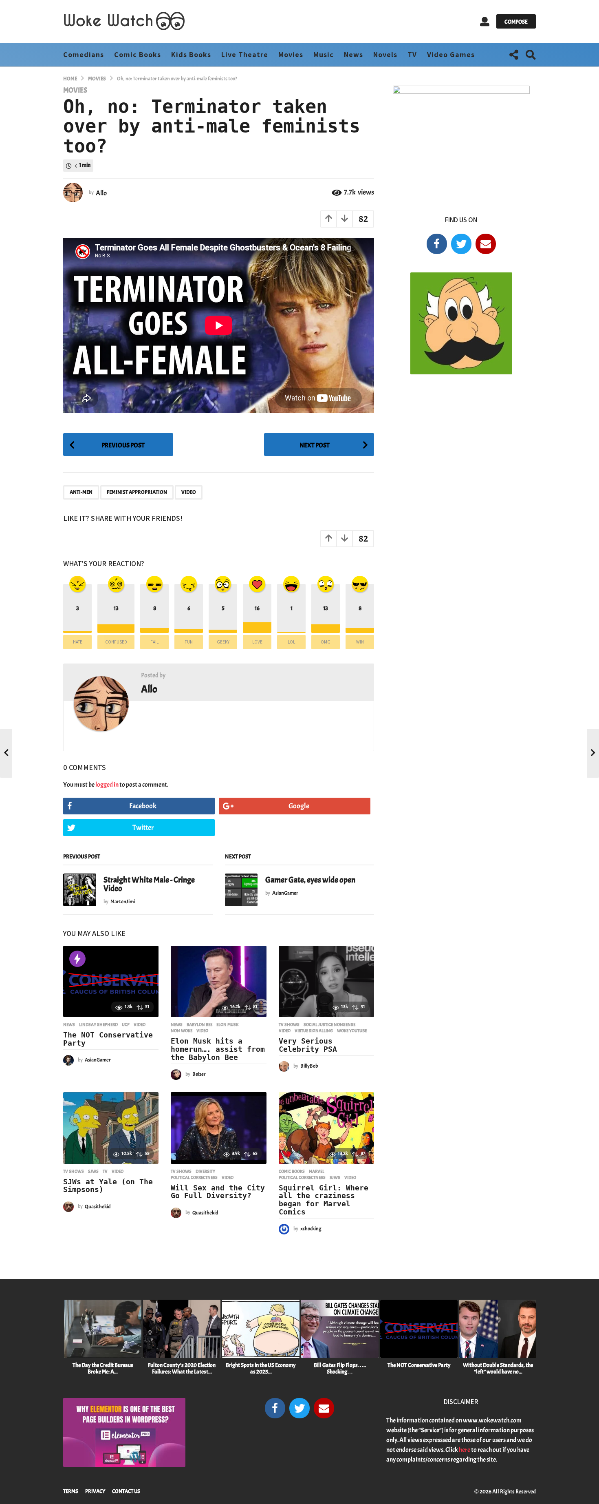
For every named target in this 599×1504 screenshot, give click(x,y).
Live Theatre (244, 54)
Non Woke (181, 1030)
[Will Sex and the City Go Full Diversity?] (218, 1128)
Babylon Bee (199, 1024)
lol (291, 642)
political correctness (194, 1177)
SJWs (93, 1171)
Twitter (143, 827)
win (360, 642)
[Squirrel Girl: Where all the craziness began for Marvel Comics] (326, 1128)
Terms (70, 1491)
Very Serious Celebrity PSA (308, 1045)
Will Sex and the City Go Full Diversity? (218, 1191)
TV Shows (289, 1024)
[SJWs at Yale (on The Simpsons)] (111, 1128)
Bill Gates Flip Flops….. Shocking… (340, 1368)
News (353, 54)
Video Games (451, 54)
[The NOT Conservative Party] (111, 981)
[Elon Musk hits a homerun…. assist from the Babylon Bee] (218, 981)
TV (412, 54)
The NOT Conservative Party (108, 1039)
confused (116, 642)
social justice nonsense (329, 1024)
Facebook (142, 806)
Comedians (83, 54)
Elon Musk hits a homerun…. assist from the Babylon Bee (218, 1049)
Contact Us (126, 1491)
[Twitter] (461, 244)
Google (298, 806)
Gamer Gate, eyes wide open (310, 880)
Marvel (316, 1171)
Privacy (95, 1491)
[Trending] (77, 959)
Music (323, 54)
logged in (107, 785)
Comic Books (137, 54)
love (257, 642)
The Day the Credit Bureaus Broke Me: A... (103, 1368)
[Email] (486, 244)
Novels (385, 54)
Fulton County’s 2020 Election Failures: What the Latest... (182, 1368)
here (464, 1450)
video (188, 492)
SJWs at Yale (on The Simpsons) (108, 1185)
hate (77, 642)
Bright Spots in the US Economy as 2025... (261, 1368)
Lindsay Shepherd (98, 1024)
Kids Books (191, 54)
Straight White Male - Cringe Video (149, 884)
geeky (223, 642)
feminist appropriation (137, 492)
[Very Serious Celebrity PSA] (326, 981)
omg (325, 642)
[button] (484, 21)
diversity (205, 1171)
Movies (290, 54)
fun (189, 642)
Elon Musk (227, 1024)
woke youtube (352, 1030)
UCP (126, 1024)
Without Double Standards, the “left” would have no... (498, 1368)
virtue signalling (314, 1030)
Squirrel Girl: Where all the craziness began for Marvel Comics (323, 1199)
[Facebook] (437, 244)
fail (154, 642)
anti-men (81, 492)
